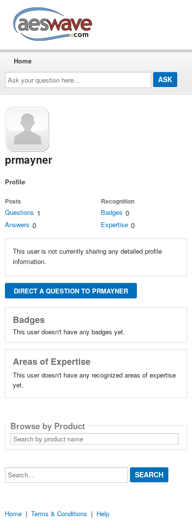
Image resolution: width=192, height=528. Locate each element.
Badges (112, 212)
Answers (17, 224)
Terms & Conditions (59, 513)
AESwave (125, 22)
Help (102, 513)
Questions (19, 212)
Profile (15, 181)
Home (23, 60)
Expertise (114, 224)
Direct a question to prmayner (71, 290)
